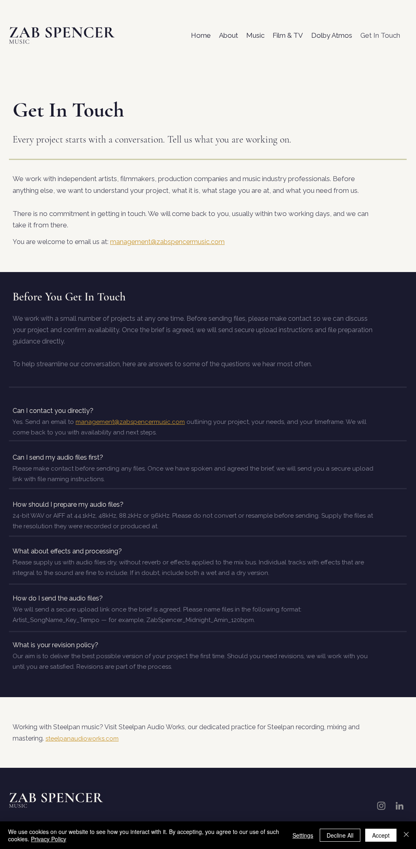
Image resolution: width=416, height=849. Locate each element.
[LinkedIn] (399, 805)
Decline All (340, 835)
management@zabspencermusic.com (130, 422)
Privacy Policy (48, 839)
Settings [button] (302, 835)
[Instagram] (381, 805)
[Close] (406, 835)
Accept (381, 835)
